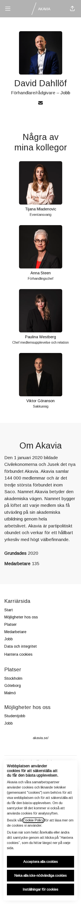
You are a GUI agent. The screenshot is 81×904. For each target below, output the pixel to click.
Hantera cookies (18, 654)
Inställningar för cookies (40, 889)
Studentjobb (14, 716)
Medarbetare (15, 632)
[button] (72, 9)
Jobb (65, 92)
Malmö (10, 693)
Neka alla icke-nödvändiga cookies (40, 875)
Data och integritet (20, 646)
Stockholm (13, 678)
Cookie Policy (33, 820)
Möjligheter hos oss (21, 617)
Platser (10, 624)
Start (8, 610)
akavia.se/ (40, 738)
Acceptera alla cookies (40, 861)
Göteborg (12, 685)
